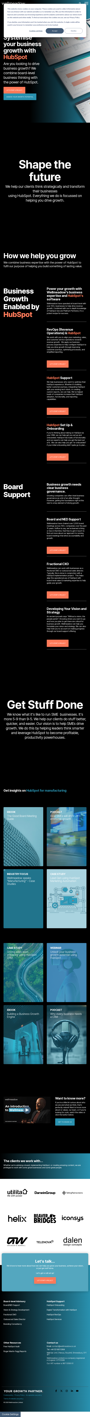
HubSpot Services (54, 1319)
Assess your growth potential (19, 97)
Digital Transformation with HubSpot (62, 1310)
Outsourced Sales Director (14, 1319)
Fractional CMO (10, 1314)
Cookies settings (36, 31)
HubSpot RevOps (54, 1314)
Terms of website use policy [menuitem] (13, 1399)
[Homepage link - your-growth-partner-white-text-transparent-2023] (23, 1391)
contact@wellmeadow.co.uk (64, 1346)
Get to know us (65, 1122)
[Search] (80, 3)
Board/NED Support (12, 1305)
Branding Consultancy (13, 1324)
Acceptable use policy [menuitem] (34, 1395)
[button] (86, 3)
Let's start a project (14, 90)
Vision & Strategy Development (16, 1310)
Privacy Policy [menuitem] (20, 1395)
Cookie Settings (10, 1414)
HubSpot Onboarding (55, 1305)
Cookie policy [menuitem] (8, 1395)
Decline (73, 31)
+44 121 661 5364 (57, 1349)
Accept (54, 31)
